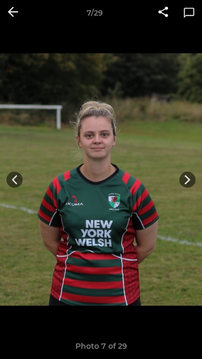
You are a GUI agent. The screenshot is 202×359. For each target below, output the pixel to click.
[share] (163, 12)
